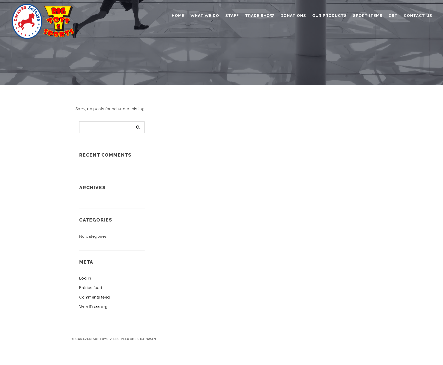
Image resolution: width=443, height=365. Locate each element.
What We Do (204, 15)
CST (393, 15)
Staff (232, 15)
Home (178, 15)
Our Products (329, 15)
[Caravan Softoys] (45, 19)
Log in (85, 278)
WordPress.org (93, 306)
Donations (293, 15)
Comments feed (94, 297)
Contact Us (418, 15)
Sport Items (367, 15)
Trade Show (259, 15)
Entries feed (90, 287)
